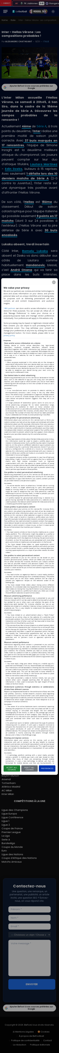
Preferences (47, 768)
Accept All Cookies (11, 768)
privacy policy (9, 335)
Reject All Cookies (29, 768)
